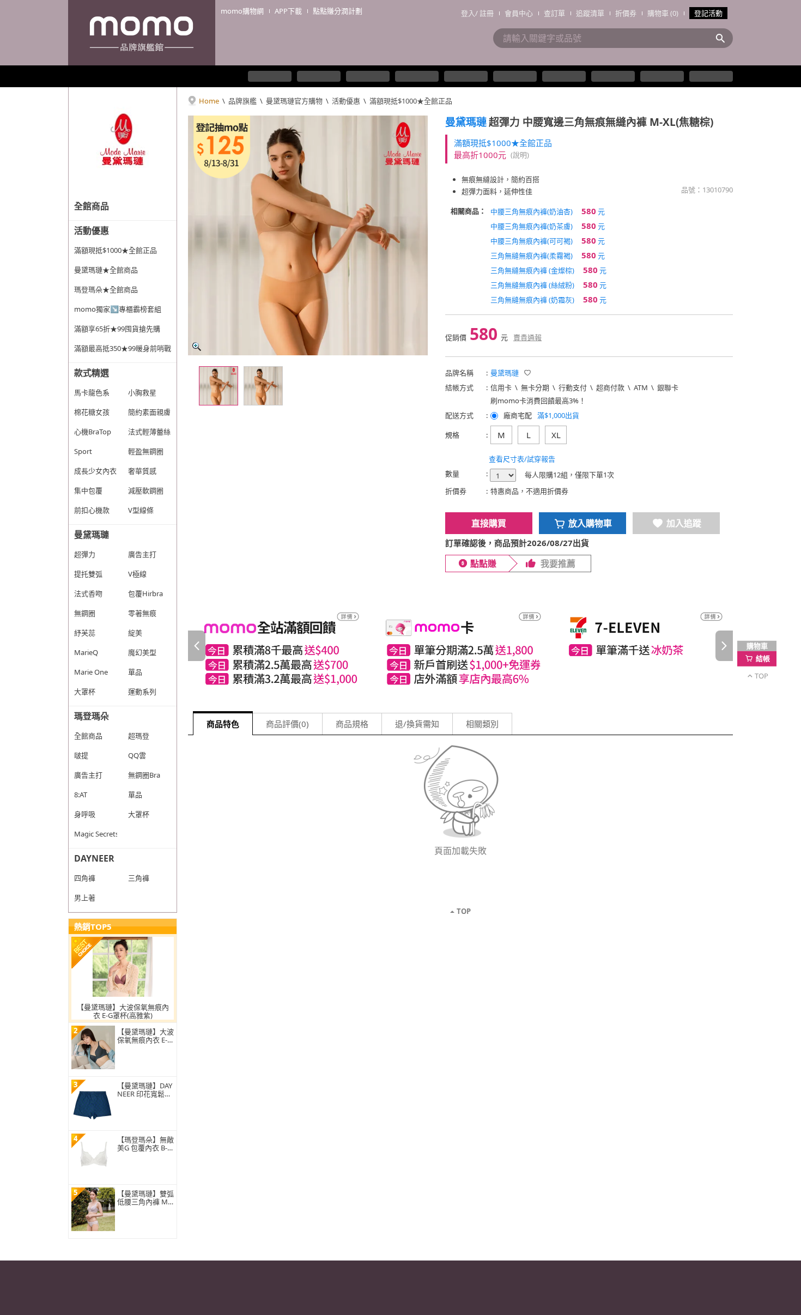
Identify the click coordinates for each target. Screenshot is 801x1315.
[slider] (460, 646)
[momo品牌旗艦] (141, 32)
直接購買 (488, 523)
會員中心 (519, 13)
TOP (464, 911)
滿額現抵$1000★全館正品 (410, 101)
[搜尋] (723, 38)
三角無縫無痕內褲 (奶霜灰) (548, 299)
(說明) (520, 155)
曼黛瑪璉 (466, 122)
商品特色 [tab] (223, 723)
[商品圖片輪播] (308, 235)
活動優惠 (346, 101)
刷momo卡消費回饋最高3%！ (538, 400)
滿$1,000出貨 (558, 415)
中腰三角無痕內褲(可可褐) (547, 240)
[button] (527, 372)
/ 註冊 (484, 13)
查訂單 (554, 13)
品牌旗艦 (242, 101)
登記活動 (708, 13)
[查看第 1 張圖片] (218, 385)
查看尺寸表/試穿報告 (522, 459)
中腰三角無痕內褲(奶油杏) (547, 210)
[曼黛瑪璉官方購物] (122, 141)
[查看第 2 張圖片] (263, 385)
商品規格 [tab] (352, 723)
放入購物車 (590, 523)
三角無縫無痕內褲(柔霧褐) (547, 255)
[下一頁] (724, 646)
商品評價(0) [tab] (287, 723)
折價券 (625, 13)
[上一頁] (196, 646)
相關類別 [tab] (482, 723)
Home (209, 101)
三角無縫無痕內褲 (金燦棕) (548, 269)
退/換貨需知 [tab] (417, 723)
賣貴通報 (527, 337)
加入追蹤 (683, 523)
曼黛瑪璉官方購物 (294, 101)
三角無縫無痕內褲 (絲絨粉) (548, 284)
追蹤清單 (590, 13)
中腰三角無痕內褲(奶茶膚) (547, 225)
